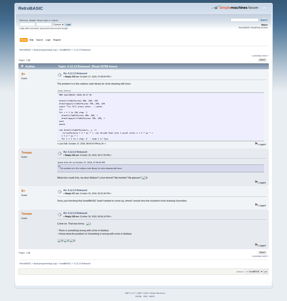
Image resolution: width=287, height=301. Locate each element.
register (54, 20)
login (46, 20)
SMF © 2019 (143, 293)
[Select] (67, 91)
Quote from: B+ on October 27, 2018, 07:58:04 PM (81, 162)
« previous (257, 55)
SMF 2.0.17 (130, 293)
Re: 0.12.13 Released (75, 73)
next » (265, 55)
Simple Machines (157, 293)
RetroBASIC (30, 8)
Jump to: (240, 272)
